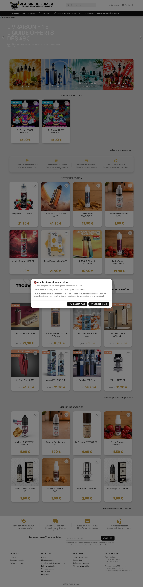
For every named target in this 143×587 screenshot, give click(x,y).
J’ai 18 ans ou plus (77, 304)
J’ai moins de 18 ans (99, 304)
